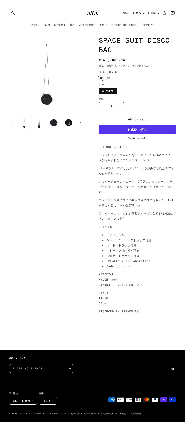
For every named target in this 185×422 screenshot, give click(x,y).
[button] (13, 13)
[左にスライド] (13, 123)
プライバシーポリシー (56, 413)
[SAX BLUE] (108, 77)
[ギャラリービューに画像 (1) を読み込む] (24, 122)
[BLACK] (101, 77)
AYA (22, 413)
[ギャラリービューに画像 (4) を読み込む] (68, 122)
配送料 (110, 65)
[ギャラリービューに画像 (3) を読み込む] (53, 122)
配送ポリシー (90, 413)
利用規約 (75, 413)
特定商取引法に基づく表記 (113, 413)
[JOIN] (70, 368)
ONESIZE (108, 91)
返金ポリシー (35, 413)
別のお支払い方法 (137, 138)
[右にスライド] (80, 123)
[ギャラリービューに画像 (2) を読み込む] (39, 122)
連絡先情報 (135, 413)
